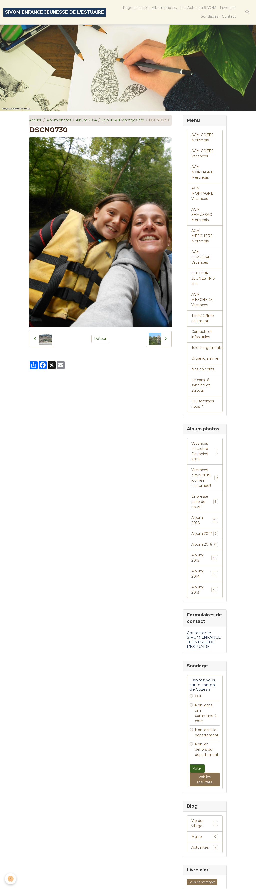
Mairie (204, 836)
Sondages (209, 16)
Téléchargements (207, 347)
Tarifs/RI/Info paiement (203, 318)
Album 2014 (86, 120)
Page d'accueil (135, 7)
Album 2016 (204, 544)
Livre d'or (228, 7)
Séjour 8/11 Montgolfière (123, 120)
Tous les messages (202, 882)
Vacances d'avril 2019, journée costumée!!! (205, 478)
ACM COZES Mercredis (203, 137)
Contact (229, 16)
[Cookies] (10, 878)
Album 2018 (204, 520)
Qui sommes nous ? (203, 404)
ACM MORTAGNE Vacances (203, 193)
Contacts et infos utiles (202, 334)
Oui (198, 696)
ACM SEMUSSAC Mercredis (202, 214)
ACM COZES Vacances (203, 153)
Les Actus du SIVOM (198, 7)
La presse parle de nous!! (205, 501)
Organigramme (205, 358)
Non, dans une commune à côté (205, 713)
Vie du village (204, 823)
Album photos (164, 7)
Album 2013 (204, 590)
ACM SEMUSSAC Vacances (202, 257)
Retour (100, 338)
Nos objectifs (203, 369)
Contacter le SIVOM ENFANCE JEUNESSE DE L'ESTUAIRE (204, 639)
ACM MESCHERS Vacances (202, 299)
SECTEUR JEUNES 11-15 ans (203, 278)
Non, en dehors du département (206, 749)
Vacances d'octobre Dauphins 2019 (204, 451)
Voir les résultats (204, 779)
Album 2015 (204, 558)
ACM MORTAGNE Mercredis (203, 172)
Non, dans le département (206, 732)
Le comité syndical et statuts (201, 385)
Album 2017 (204, 533)
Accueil (35, 120)
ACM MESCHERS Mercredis (202, 235)
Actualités (204, 847)
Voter (197, 768)
